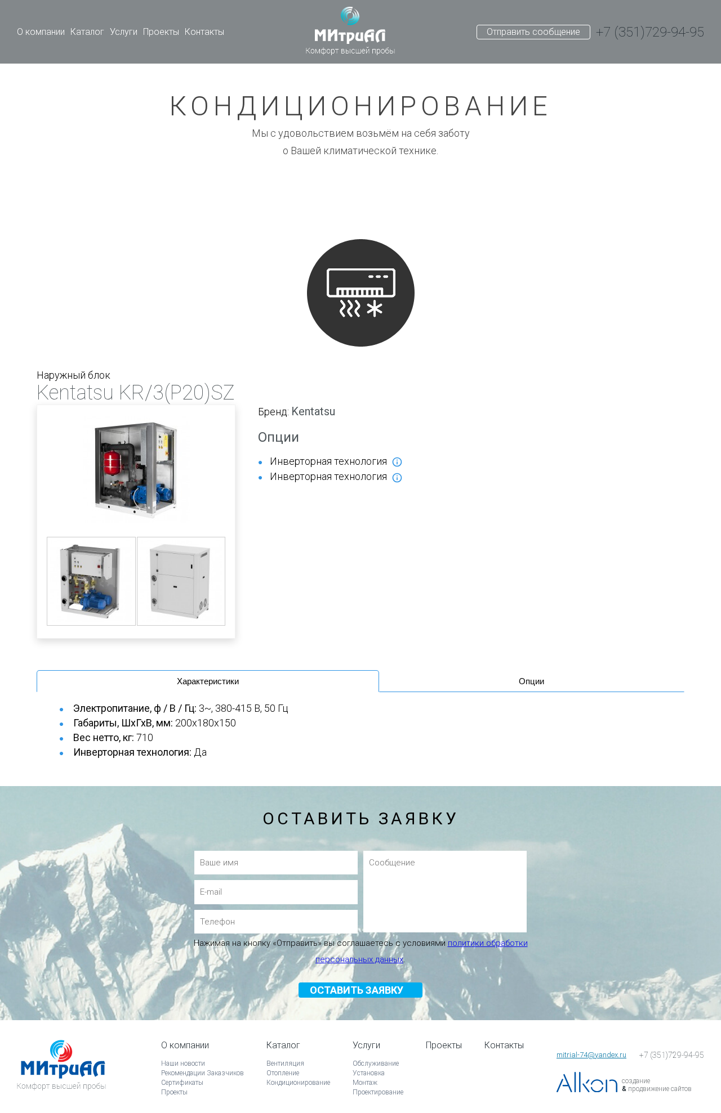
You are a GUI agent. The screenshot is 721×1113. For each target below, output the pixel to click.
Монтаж (365, 1083)
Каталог (87, 31)
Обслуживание (376, 1063)
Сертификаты (182, 1083)
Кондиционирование (298, 1083)
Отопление (282, 1073)
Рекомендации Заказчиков (202, 1073)
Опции (531, 681)
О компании (41, 31)
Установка (369, 1073)
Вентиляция (285, 1063)
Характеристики (208, 681)
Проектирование (378, 1092)
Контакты (204, 31)
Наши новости (183, 1063)
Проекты (161, 31)
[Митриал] (350, 32)
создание (636, 1081)
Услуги (123, 31)
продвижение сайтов (660, 1089)
